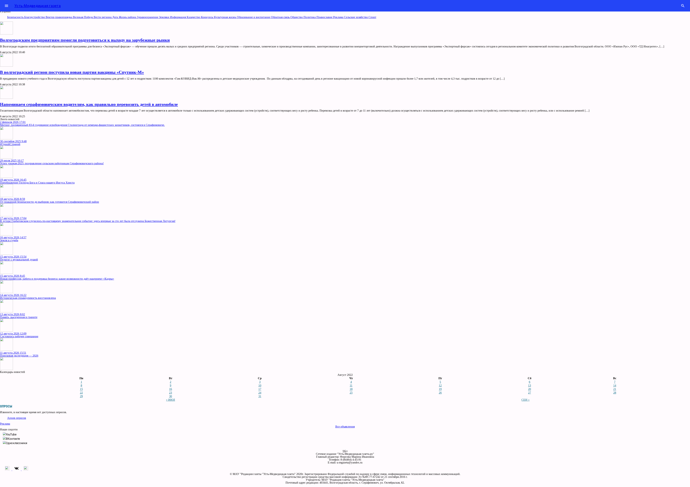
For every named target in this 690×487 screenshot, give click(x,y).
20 (529, 389)
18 (351, 389)
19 (440, 389)
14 (614, 385)
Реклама (338, 17)
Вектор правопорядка (59, 17)
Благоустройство (35, 17)
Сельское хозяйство (356, 17)
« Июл (170, 399)
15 (81, 389)
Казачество (194, 17)
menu (6, 6)
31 (259, 396)
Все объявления (345, 426)
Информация (178, 17)
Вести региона (103, 17)
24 (259, 392)
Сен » (525, 399)
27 (529, 392)
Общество (296, 17)
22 (81, 392)
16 (170, 389)
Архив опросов (16, 417)
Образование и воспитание (254, 17)
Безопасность (15, 17)
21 (614, 389)
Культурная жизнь (225, 17)
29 (81, 396)
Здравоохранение (148, 17)
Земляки (164, 17)
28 (614, 392)
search (683, 6)
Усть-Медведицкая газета (37, 6)
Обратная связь (280, 17)
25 (351, 392)
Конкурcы (207, 17)
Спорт (372, 17)
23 (170, 392)
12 (440, 385)
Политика (309, 17)
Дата (115, 17)
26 (440, 392)
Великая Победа (83, 17)
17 (259, 389)
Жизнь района (128, 17)
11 (351, 385)
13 (529, 385)
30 (170, 396)
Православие (324, 17)
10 (259, 385)
